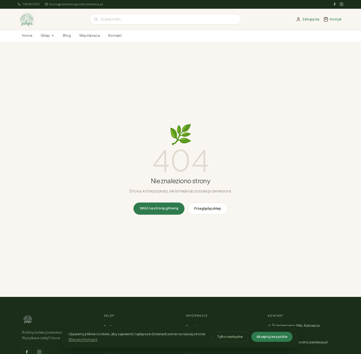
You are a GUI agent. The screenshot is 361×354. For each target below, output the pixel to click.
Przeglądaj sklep (207, 208)
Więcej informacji (82, 339)
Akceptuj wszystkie (272, 337)
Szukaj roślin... (111, 19)
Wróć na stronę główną (159, 208)
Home (27, 35)
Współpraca (89, 35)
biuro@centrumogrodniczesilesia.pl (76, 4)
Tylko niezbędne (230, 337)
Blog (67, 35)
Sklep (45, 35)
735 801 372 (31, 4)
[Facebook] (334, 4)
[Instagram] (341, 4)
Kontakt (115, 35)
